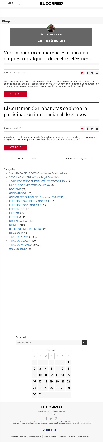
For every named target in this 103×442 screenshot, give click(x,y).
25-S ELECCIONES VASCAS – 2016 (29, 185)
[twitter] (51, 418)
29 (68, 388)
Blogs (6, 21)
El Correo (51, 407)
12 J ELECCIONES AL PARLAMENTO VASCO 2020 (37, 181)
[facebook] (46, 418)
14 (62, 375)
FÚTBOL (14, 217)
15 (68, 375)
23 (34, 388)
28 (62, 388)
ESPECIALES (16, 209)
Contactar (14, 436)
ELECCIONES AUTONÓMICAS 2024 (29, 201)
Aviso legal (23, 436)
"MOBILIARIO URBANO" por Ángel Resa (31, 177)
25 (45, 388)
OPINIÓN (14, 224)
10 (40, 375)
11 (46, 375)
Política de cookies (83, 436)
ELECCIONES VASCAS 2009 (25, 205)
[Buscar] (84, 342)
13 (57, 375)
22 (68, 381)
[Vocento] (51, 430)
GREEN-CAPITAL (18, 220)
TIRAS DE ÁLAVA (18, 236)
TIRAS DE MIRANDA (20, 244)
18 (45, 381)
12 (51, 375)
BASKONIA (15, 189)
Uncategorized (17, 248)
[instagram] (56, 418)
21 (63, 381)
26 (51, 388)
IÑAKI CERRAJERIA (51, 34)
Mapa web (72, 436)
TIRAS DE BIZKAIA (19, 240)
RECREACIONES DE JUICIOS (26, 228)
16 (34, 381)
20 (57, 381)
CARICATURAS (17, 193)
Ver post (15, 94)
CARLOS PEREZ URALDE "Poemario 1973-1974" (36, 197)
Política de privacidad (50, 436)
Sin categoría (16, 232)
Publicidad (63, 436)
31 (40, 394)
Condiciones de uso (35, 436)
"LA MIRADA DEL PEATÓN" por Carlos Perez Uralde (37, 173)
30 (34, 394)
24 (40, 388)
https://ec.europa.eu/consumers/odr (81, 423)
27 (57, 388)
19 (51, 381)
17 (40, 381)
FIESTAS (14, 213)
